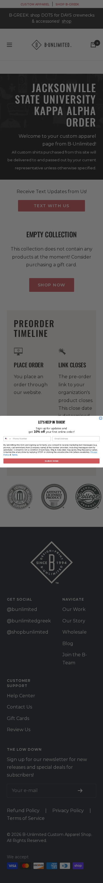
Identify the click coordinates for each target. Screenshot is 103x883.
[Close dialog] (100, 418)
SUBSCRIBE (51, 460)
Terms (14, 454)
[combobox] (7, 438)
